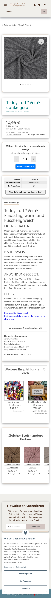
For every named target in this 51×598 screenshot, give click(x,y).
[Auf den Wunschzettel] (41, 42)
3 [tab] (25, 84)
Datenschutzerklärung (18, 514)
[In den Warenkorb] (4, 33)
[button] (34, 4)
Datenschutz (21, 567)
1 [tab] (20, 84)
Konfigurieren (25, 581)
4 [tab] (28, 84)
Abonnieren (35, 527)
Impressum (8, 567)
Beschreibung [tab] (11, 202)
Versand (27, 129)
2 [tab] (23, 84)
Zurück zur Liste (10, 25)
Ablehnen (25, 588)
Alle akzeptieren (25, 573)
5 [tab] (30, 84)
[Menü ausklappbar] (5, 3)
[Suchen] (44, 11)
